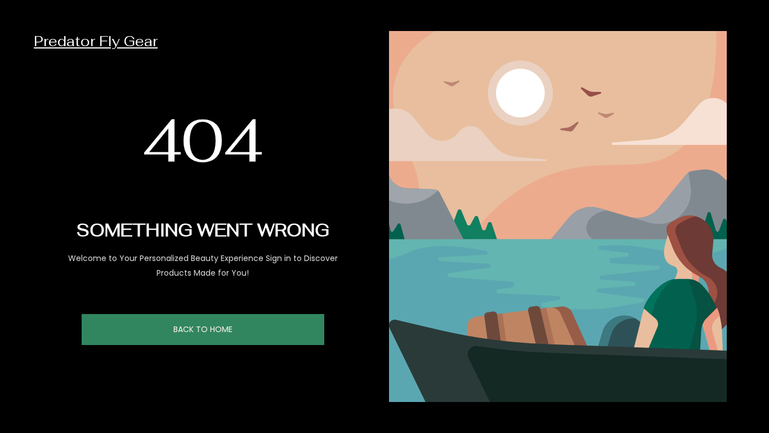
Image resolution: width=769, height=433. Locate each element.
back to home (203, 329)
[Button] (752, 399)
